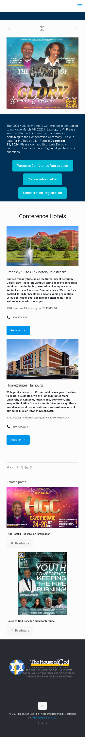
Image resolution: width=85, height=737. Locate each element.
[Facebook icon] (38, 723)
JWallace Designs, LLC (44, 717)
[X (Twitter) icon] (42, 723)
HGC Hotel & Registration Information (28, 533)
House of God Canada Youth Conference (31, 621)
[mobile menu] (79, 6)
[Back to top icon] (42, 706)
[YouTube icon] (46, 723)
